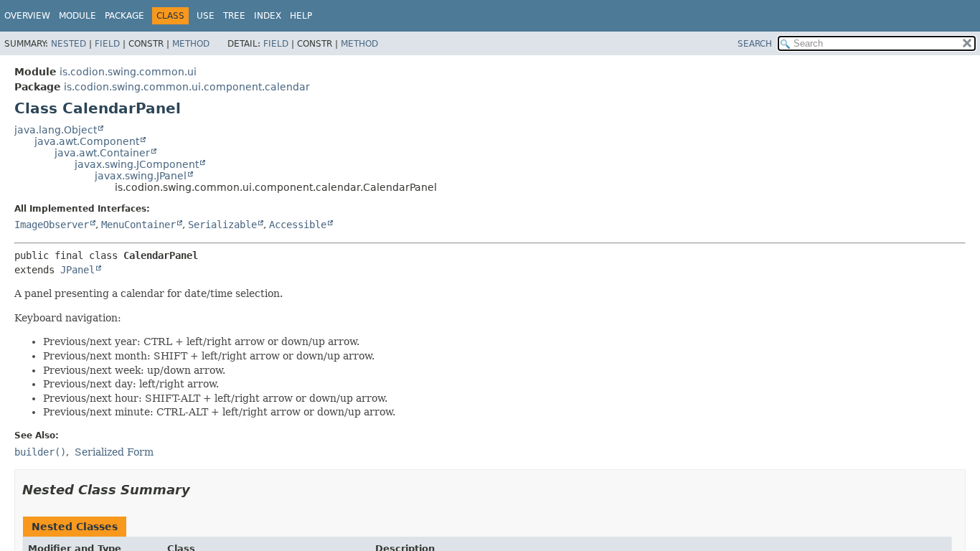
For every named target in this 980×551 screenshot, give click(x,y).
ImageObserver (51, 224)
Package (124, 16)
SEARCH (755, 44)
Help (301, 16)
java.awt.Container (102, 153)
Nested (68, 44)
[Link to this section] (200, 489)
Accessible (297, 224)
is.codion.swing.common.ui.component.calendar (187, 87)
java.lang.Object (55, 130)
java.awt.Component (86, 141)
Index (267, 16)
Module (77, 16)
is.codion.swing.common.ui (128, 71)
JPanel (77, 270)
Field (107, 44)
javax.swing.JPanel (141, 176)
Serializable (222, 224)
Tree (234, 16)
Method (190, 44)
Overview (27, 16)
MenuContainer (138, 224)
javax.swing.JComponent (137, 164)
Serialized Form (114, 452)
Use (206, 16)
